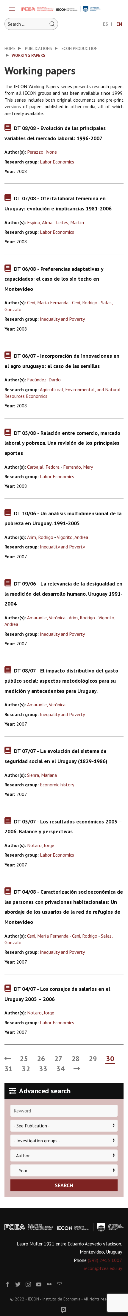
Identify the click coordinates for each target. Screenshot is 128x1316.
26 (41, 1058)
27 (58, 1058)
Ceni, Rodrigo (84, 302)
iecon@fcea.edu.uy (103, 1268)
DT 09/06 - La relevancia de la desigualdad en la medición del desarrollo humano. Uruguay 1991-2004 (63, 593)
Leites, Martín (70, 222)
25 (24, 1058)
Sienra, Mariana (42, 775)
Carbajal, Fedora (43, 467)
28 (75, 1058)
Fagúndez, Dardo (44, 380)
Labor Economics (57, 162)
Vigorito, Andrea (72, 537)
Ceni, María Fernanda (47, 302)
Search (64, 1185)
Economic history (57, 785)
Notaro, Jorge (40, 845)
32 (26, 1068)
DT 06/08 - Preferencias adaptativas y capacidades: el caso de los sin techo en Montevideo (53, 278)
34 (60, 1068)
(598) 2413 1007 (105, 1260)
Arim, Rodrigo (40, 537)
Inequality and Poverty (62, 319)
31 (8, 1068)
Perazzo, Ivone (42, 152)
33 (43, 1068)
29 (93, 1058)
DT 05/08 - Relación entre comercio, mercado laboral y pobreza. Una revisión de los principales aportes (62, 443)
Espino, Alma (39, 222)
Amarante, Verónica (46, 617)
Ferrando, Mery (78, 467)
